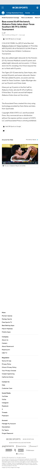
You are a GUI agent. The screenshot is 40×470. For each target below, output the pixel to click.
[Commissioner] (11, 450)
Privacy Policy (6, 364)
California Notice (7, 377)
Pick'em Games (7, 316)
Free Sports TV (7, 322)
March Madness (7, 329)
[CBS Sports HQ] (28, 439)
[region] (20, 154)
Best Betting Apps (8, 325)
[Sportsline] (21, 446)
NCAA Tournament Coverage (10, 18)
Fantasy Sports (7, 319)
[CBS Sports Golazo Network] (20, 442)
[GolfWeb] (20, 454)
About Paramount (8, 346)
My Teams (5, 430)
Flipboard (5, 416)
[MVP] (21, 450)
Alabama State (7, 46)
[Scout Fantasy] (30, 450)
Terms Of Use (6, 361)
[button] (2, 8)
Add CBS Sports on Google (13, 39)
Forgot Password (7, 433)
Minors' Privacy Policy (9, 367)
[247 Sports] (8, 446)
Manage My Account (9, 424)
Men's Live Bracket (27, 18)
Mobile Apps (6, 332)
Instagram (5, 403)
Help (3, 385)
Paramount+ (6, 350)
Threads (4, 412)
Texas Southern (22, 46)
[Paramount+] (33, 446)
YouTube (5, 396)
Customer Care (7, 388)
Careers (4, 343)
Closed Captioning (8, 374)
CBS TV (4, 353)
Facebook (5, 406)
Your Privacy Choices (9, 371)
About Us (5, 340)
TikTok (4, 399)
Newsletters (6, 427)
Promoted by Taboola (31, 139)
